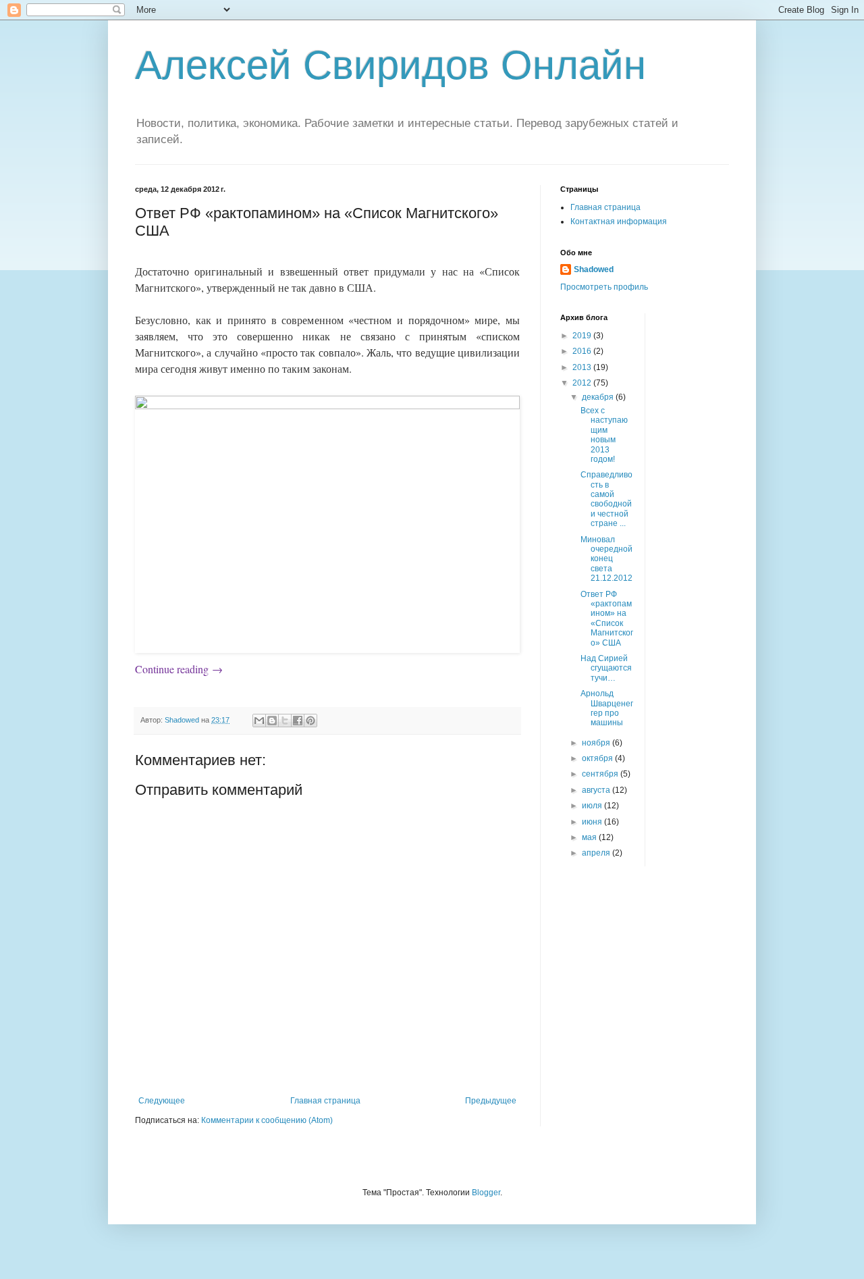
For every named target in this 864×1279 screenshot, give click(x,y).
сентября (601, 774)
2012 (582, 383)
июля (593, 805)
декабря (599, 397)
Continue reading (179, 669)
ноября (597, 743)
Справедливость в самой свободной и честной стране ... (606, 499)
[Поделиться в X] (285, 720)
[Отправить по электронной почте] (259, 720)
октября (598, 758)
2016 (582, 351)
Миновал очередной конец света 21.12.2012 (606, 559)
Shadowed (594, 269)
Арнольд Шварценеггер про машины (606, 708)
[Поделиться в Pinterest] (310, 720)
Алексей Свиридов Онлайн (390, 65)
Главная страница (325, 1100)
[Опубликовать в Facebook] (297, 720)
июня (593, 822)
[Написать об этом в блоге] (272, 720)
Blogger (486, 1192)
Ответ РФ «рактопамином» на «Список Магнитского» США (606, 619)
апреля (597, 853)
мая (590, 837)
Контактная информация (618, 221)
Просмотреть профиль (604, 287)
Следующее (161, 1100)
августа (597, 790)
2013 (582, 367)
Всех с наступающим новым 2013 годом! (604, 435)
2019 (582, 335)
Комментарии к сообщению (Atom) (267, 1120)
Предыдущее (490, 1100)
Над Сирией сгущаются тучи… (606, 668)
